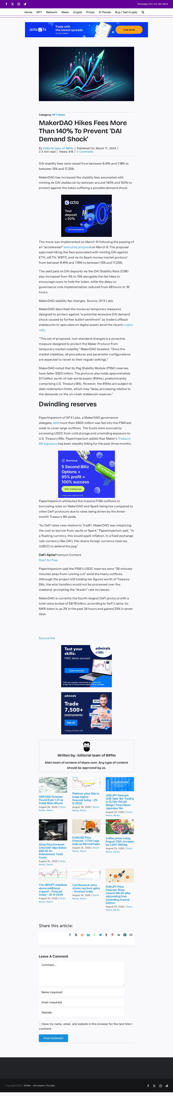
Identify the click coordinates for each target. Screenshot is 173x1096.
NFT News (58, 114)
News (50, 810)
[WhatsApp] (94, 938)
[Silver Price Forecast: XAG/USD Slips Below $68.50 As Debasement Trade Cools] (53, 829)
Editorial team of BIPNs (58, 148)
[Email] (131, 938)
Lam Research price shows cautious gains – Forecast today (86, 888)
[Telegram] (100, 938)
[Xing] (125, 938)
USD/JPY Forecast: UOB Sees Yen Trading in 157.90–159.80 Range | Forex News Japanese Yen (120, 802)
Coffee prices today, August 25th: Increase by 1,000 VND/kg (120, 841)
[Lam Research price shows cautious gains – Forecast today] (86, 874)
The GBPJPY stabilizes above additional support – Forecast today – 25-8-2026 (53, 889)
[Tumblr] (106, 938)
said (56, 423)
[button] (143, 11)
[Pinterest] (112, 938)
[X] (76, 938)
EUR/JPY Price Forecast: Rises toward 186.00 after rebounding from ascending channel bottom (118, 895)
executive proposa (77, 247)
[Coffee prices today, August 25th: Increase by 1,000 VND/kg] (120, 826)
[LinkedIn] (88, 938)
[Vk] (119, 938)
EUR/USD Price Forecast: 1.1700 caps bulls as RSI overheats (86, 841)
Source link (47, 638)
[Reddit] (82, 938)
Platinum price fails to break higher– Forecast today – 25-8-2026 (85, 798)
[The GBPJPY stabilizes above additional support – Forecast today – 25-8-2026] (53, 874)
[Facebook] (70, 938)
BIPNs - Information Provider (39, 1085)
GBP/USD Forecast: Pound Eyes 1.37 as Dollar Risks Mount (51, 800)
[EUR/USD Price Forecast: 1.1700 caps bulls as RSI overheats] (86, 826)
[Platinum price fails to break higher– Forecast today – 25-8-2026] (86, 783)
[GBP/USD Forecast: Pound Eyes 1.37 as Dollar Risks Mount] (53, 785)
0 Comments (85, 151)
